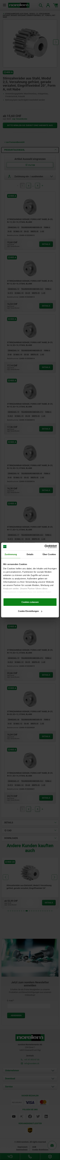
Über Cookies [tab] (49, 554)
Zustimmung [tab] (11, 554)
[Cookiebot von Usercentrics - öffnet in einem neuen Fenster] (44, 546)
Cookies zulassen (30, 602)
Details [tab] (30, 554)
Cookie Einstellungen (28, 611)
